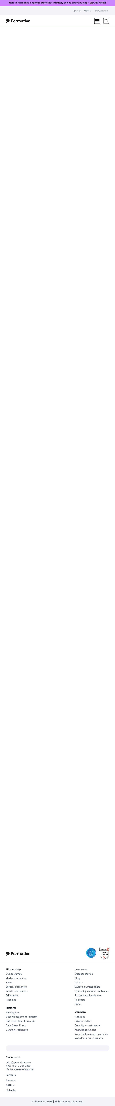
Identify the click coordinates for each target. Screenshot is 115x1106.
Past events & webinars (88, 995)
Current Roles (72, 473)
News (9, 982)
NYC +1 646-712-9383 (18, 1065)
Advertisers (12, 995)
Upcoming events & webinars (91, 990)
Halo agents (12, 1012)
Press (78, 1003)
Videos (79, 982)
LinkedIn (11, 1090)
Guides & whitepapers (87, 986)
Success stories (84, 973)
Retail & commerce (16, 990)
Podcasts (80, 999)
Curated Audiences (17, 1029)
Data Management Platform (21, 1016)
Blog (77, 978)
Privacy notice (101, 11)
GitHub (10, 1085)
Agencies (11, 999)
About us (80, 1016)
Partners (76, 11)
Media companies (16, 978)
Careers (87, 11)
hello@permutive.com (18, 1062)
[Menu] (97, 21)
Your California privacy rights (91, 1033)
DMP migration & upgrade (20, 1020)
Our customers (14, 973)
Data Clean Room (16, 1025)
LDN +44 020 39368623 (19, 1069)
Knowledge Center (85, 1029)
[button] (57, 102)
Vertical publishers (16, 986)
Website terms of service (89, 1038)
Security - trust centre (87, 1025)
